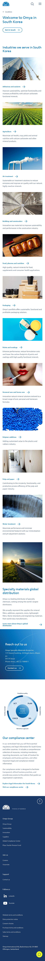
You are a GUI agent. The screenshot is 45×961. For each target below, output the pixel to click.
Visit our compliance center (13, 787)
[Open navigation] (40, 4)
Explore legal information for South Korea (19, 784)
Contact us (12, 668)
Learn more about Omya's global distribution (15, 625)
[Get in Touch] (39, 954)
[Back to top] (39, 801)
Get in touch (10, 30)
